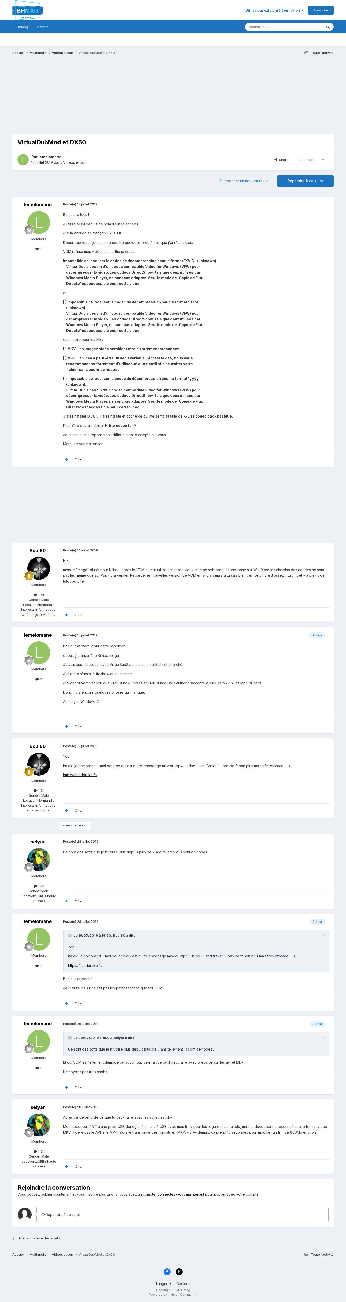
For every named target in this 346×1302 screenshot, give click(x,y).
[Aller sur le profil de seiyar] (38, 859)
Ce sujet (309, 27)
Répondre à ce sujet (305, 181)
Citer (79, 459)
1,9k (40, 886)
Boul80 (38, 550)
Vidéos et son (74, 162)
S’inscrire (320, 10)
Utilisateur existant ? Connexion (273, 10)
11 (40, 249)
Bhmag (22, 27)
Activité (43, 27)
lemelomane (50, 157)
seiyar (38, 841)
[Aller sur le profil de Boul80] (38, 568)
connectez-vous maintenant (181, 1194)
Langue (162, 1283)
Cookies (183, 1283)
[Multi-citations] (66, 459)
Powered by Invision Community (173, 1294)
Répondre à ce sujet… (64, 1214)
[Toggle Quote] (70, 935)
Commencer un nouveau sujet (244, 181)
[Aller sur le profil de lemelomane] (23, 159)
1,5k (40, 595)
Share (283, 160)
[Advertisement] (104, 98)
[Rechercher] (328, 27)
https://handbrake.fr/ (80, 775)
